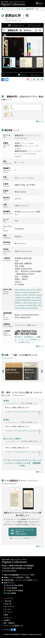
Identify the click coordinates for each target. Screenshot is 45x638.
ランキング (8, 618)
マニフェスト (11, 75)
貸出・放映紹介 (9, 623)
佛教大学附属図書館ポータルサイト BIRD (19, 575)
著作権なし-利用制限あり (25, 337)
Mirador (24, 75)
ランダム (8, 609)
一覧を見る (8, 601)
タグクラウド (9, 606)
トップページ (9, 9)
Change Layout (17, 25)
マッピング (9, 612)
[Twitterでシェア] (6, 79)
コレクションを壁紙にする (13, 626)
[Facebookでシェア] (2, 79)
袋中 (7, 401)
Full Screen (35, 25)
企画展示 (7, 620)
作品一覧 (20, 9)
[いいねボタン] (28, 79)
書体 (6, 615)
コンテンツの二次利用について (23, 538)
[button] (36, 31)
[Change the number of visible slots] (4, 31)
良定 (16, 178)
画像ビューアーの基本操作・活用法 (17, 577)
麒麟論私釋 (30, 9)
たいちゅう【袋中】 (13, 439)
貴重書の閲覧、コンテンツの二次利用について (21, 580)
